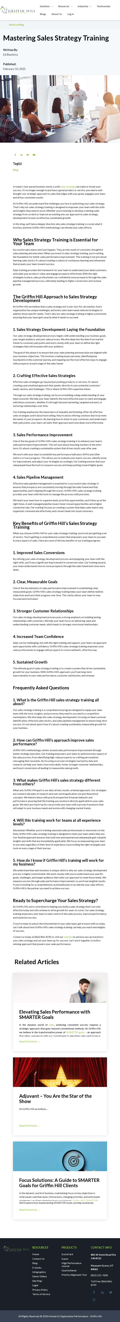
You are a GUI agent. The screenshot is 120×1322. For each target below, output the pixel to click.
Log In (70, 13)
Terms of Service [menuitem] (41, 1294)
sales (51, 1024)
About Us (57, 13)
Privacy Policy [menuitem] (40, 1289)
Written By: (10, 50)
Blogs (43, 13)
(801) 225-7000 (99, 1275)
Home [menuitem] (35, 1254)
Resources (63, 6)
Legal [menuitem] (35, 1285)
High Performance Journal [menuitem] (71, 1264)
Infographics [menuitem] (39, 1271)
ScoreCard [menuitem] (67, 1254)
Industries (83, 6)
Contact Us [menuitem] (38, 1258)
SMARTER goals (75, 1032)
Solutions (45, 6)
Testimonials (103, 6)
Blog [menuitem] (35, 1263)
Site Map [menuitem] (37, 1280)
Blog (15, 169)
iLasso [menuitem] (65, 1258)
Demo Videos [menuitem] (39, 1276)
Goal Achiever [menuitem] (69, 1270)
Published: (9, 64)
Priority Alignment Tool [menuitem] (74, 1274)
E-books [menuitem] (37, 1267)
